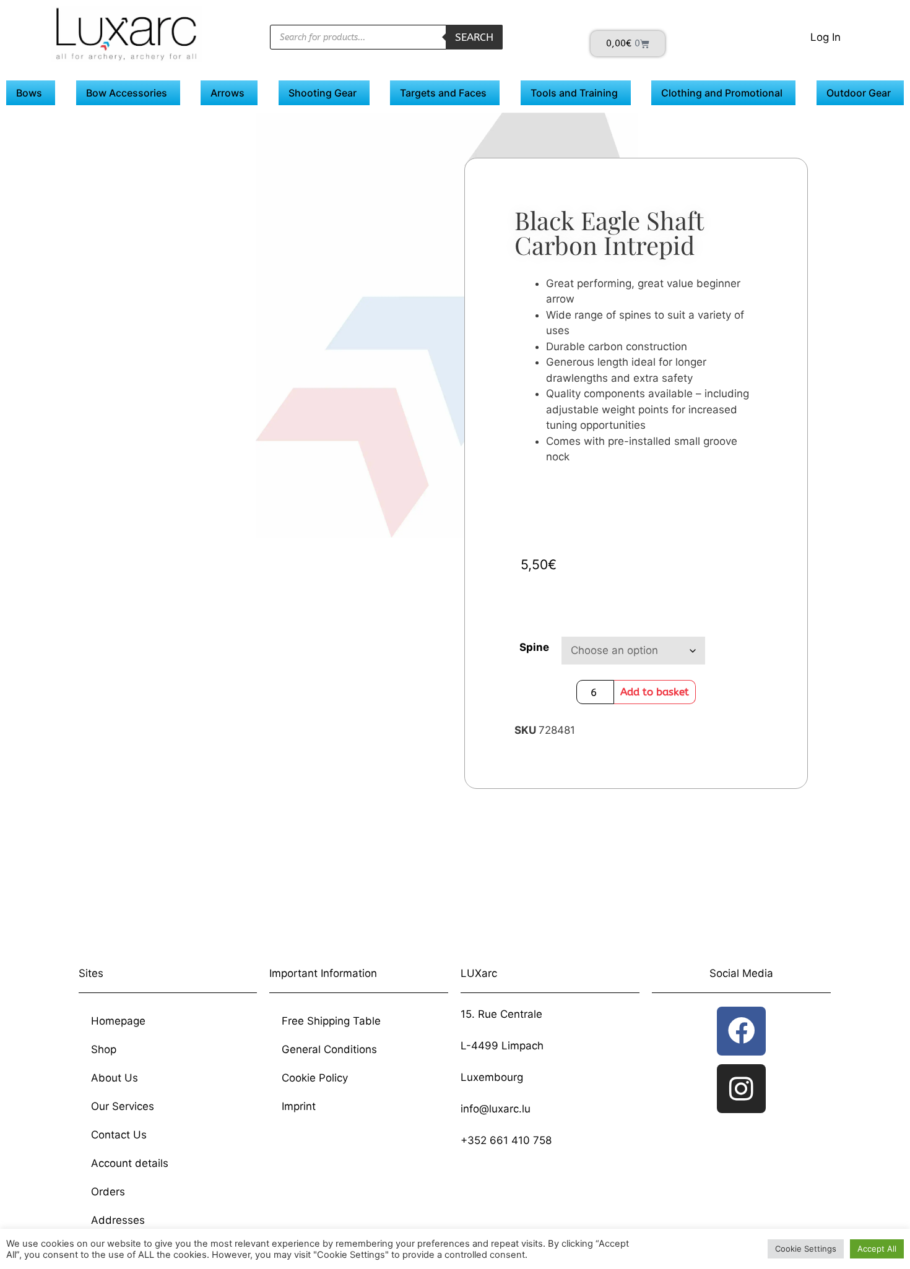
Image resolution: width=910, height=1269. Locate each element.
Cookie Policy (315, 1078)
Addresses (118, 1220)
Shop (103, 1049)
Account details (129, 1163)
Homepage (118, 1021)
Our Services (122, 1106)
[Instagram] (741, 1088)
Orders (108, 1191)
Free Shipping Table (331, 1021)
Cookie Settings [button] (805, 1249)
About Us (114, 1078)
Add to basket (654, 692)
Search (474, 37)
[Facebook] (741, 1031)
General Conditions (329, 1049)
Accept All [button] (876, 1249)
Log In (825, 37)
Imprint (299, 1106)
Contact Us (119, 1135)
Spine (534, 647)
